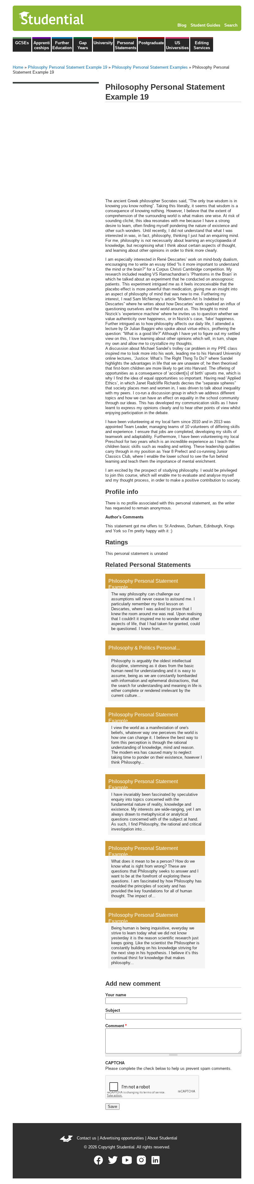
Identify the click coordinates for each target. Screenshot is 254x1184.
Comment (116, 1025)
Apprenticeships (41, 45)
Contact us (86, 1138)
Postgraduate (151, 43)
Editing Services (202, 45)
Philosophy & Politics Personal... (144, 647)
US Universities (177, 45)
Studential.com (64, 18)
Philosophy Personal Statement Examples (150, 67)
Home (18, 67)
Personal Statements (125, 45)
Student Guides (205, 25)
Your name (115, 995)
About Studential (162, 1138)
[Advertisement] (173, 150)
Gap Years (82, 45)
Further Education (62, 45)
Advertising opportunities (122, 1138)
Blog (181, 25)
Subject (112, 1010)
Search (231, 25)
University (103, 43)
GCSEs (22, 43)
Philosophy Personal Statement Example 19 (67, 67)
